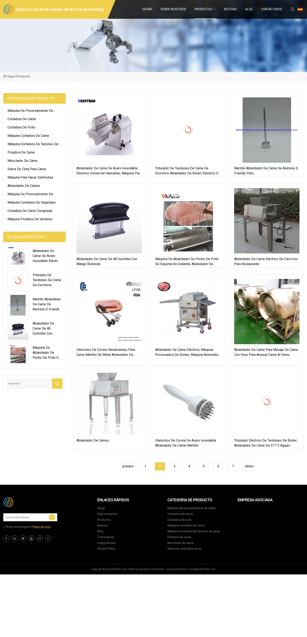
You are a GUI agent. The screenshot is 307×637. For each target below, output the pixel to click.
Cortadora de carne (22, 119)
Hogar (147, 9)
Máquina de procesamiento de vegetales (30, 195)
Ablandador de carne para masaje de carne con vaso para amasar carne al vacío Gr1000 (266, 352)
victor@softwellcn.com (202, 569)
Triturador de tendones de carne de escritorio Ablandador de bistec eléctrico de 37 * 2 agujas (187, 171)
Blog (249, 9)
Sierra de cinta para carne (27, 169)
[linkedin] (14, 538)
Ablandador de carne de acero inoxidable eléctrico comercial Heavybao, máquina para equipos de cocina (108, 171)
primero (128, 466)
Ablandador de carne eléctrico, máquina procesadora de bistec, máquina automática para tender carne (187, 352)
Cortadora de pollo (21, 127)
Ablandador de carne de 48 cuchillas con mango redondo (106, 261)
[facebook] (6, 538)
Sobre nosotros (173, 9)
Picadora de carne (21, 152)
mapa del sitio (106, 543)
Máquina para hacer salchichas (30, 177)
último (249, 466)
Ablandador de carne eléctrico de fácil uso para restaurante (266, 261)
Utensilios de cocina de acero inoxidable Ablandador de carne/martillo (185, 442)
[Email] (52, 517)
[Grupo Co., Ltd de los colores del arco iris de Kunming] (24, 502)
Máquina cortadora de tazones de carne (33, 144)
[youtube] (31, 538)
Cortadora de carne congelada (30, 211)
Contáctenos (271, 9)
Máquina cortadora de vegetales (32, 202)
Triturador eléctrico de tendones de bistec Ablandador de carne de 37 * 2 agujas (265, 442)
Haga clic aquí (42, 526)
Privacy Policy (106, 548)
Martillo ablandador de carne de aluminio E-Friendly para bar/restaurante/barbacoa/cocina (266, 171)
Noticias (230, 9)
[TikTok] (48, 538)
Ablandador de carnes (24, 186)
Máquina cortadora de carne (28, 136)
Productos (203, 9)
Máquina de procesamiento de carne (30, 111)
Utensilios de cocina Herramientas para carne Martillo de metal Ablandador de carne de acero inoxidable (105, 352)
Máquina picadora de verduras (30, 219)
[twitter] (23, 538)
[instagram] (40, 538)
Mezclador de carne (22, 161)
